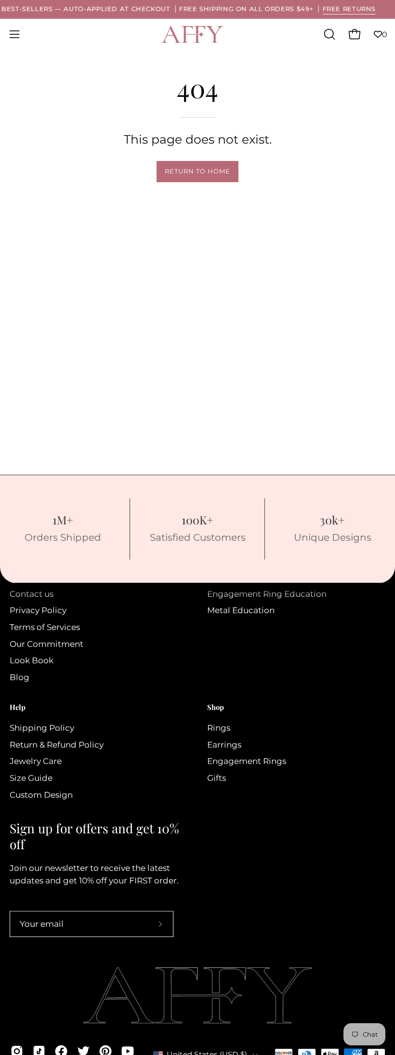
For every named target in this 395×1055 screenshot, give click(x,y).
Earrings (224, 744)
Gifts (216, 778)
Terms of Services (45, 627)
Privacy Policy (38, 610)
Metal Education (241, 610)
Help (18, 707)
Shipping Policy (42, 728)
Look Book (31, 661)
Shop (215, 707)
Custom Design (41, 795)
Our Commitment (46, 644)
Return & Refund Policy (57, 744)
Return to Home (197, 171)
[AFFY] (192, 34)
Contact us (31, 594)
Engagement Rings (246, 761)
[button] (328, 34)
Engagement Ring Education (267, 594)
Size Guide (31, 778)
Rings (218, 728)
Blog (19, 677)
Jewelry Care (36, 761)
